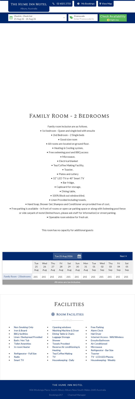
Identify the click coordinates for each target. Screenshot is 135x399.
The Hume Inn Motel (29, 4)
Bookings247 (56, 394)
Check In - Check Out (23, 16)
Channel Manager (77, 394)
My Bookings (88, 3)
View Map (107, 3)
